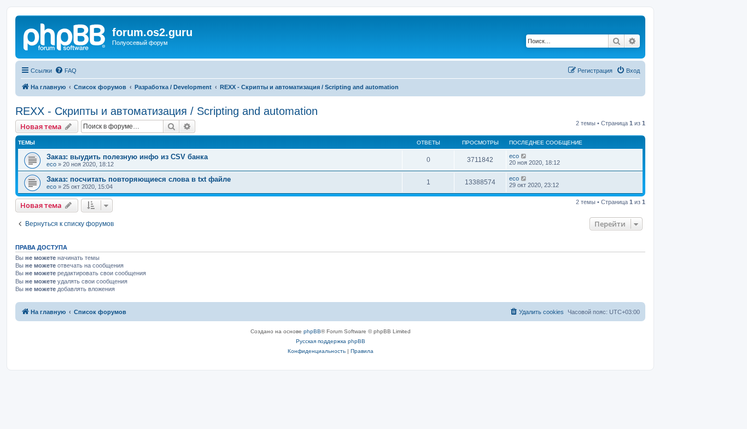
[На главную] (65, 35)
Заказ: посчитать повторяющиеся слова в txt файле (138, 179)
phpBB (312, 331)
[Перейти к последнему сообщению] (524, 156)
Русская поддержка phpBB (330, 341)
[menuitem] (66, 70)
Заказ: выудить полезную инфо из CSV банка (127, 157)
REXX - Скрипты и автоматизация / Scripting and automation (166, 111)
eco (51, 164)
